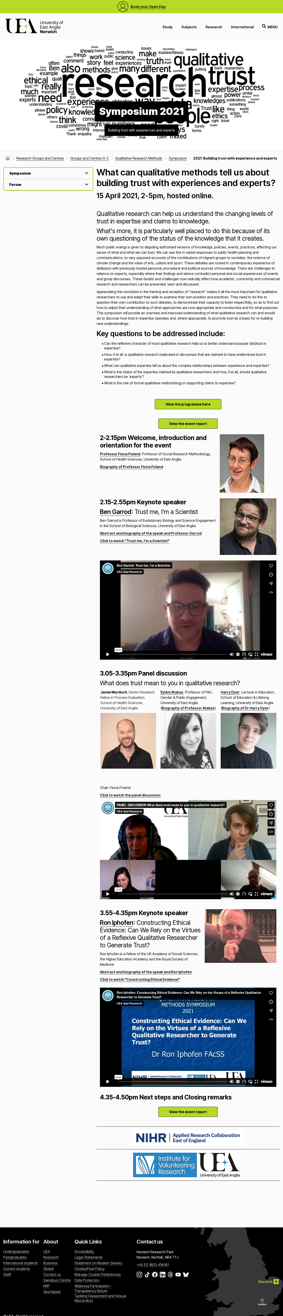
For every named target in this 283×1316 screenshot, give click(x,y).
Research (214, 27)
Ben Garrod (115, 512)
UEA (46, 1251)
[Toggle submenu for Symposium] (86, 173)
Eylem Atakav (172, 692)
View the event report (188, 423)
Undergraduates (16, 1251)
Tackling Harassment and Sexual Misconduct (100, 1298)
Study (168, 27)
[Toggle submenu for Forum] (86, 184)
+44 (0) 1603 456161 (153, 1265)
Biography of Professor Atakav (188, 708)
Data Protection (87, 1280)
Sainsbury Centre (57, 1280)
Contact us (52, 1274)
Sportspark (52, 1291)
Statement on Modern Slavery (98, 1263)
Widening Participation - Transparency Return (93, 1288)
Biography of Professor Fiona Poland (131, 467)
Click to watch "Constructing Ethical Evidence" (140, 979)
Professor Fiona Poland (120, 454)
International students (20, 1263)
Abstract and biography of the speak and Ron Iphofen (146, 972)
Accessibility (84, 1251)
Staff (7, 1274)
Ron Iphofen (116, 922)
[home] (8, 158)
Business (50, 1263)
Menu (273, 27)
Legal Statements (89, 1257)
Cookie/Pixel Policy (90, 1268)
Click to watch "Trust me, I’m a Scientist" (134, 541)
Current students (16, 1268)
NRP (46, 1286)
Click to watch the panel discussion (130, 795)
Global (48, 1268)
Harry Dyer (230, 692)
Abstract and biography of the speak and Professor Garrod (151, 533)
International (242, 27)
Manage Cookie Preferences (98, 1274)
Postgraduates (15, 1257)
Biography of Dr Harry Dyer (245, 708)
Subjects (189, 27)
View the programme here (188, 404)
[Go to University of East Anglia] (34, 26)
